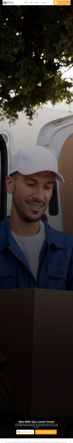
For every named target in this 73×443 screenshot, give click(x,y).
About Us (37, 2)
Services (26, 2)
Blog (31, 2)
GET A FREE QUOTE (46, 432)
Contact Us (43, 2)
